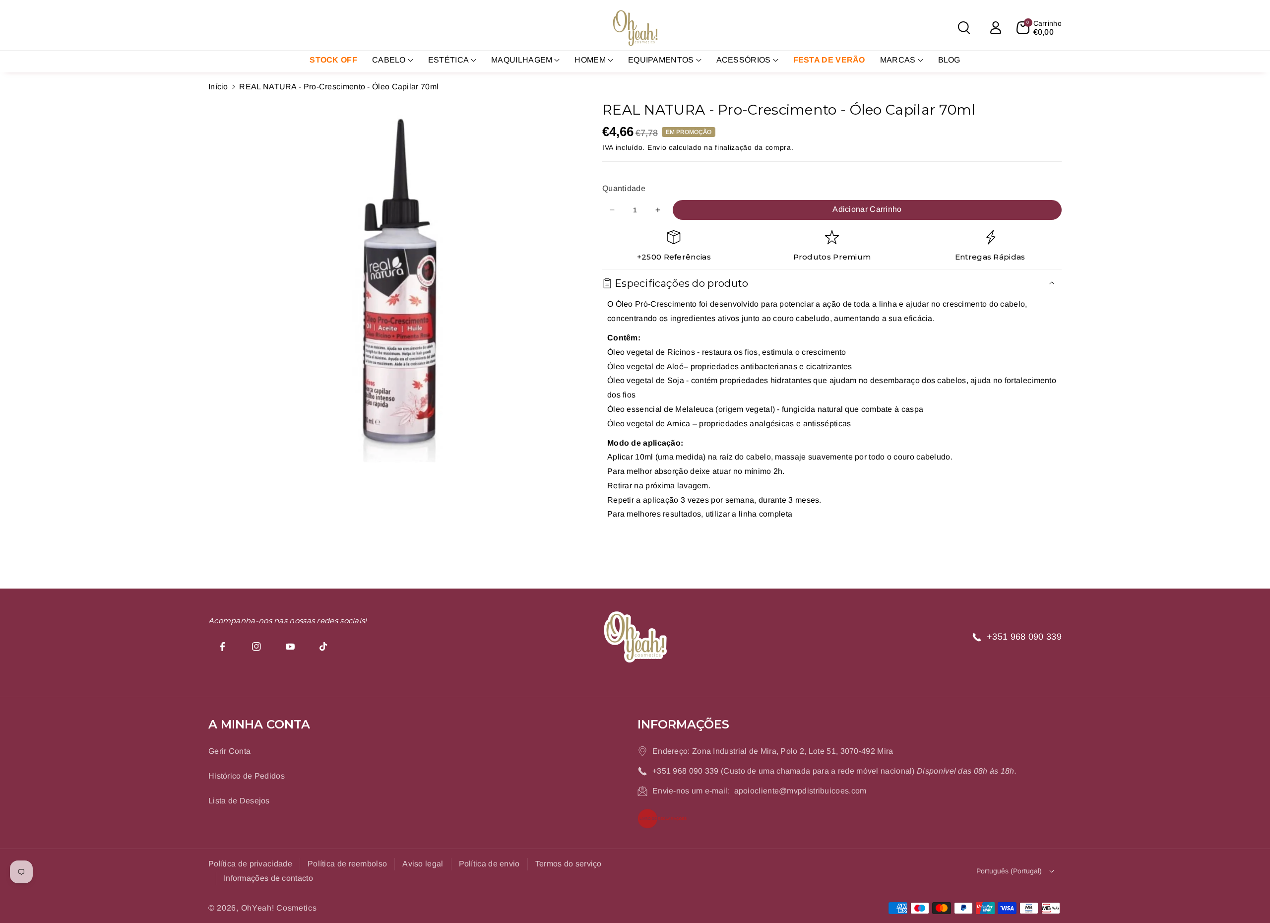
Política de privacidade (250, 863)
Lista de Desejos (239, 800)
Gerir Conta (229, 751)
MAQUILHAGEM (521, 60)
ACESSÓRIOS (743, 60)
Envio (657, 147)
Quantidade (623, 188)
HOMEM (590, 60)
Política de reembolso (347, 863)
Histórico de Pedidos (246, 776)
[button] (964, 28)
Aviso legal (422, 863)
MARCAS (898, 60)
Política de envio (489, 863)
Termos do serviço (568, 863)
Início (218, 86)
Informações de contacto (268, 878)
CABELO (389, 60)
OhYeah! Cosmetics (279, 908)
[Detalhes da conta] (996, 28)
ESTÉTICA (448, 60)
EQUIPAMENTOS (661, 60)
